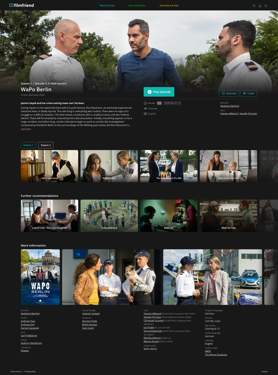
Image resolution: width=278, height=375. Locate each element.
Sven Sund (88, 328)
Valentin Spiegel (91, 313)
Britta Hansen (89, 324)
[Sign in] (260, 6)
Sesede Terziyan (248, 113)
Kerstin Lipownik (30, 328)
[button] (266, 6)
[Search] (254, 6)
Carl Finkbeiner (29, 335)
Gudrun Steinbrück (31, 343)
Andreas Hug (28, 321)
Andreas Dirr (28, 324)
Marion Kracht (151, 341)
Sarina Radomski (153, 331)
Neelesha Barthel (229, 106)
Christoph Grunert (154, 320)
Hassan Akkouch (229, 113)
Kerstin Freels (89, 321)
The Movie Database (216, 354)
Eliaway (25, 350)
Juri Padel (149, 327)
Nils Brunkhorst (152, 338)
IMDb (208, 351)
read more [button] (26, 128)
